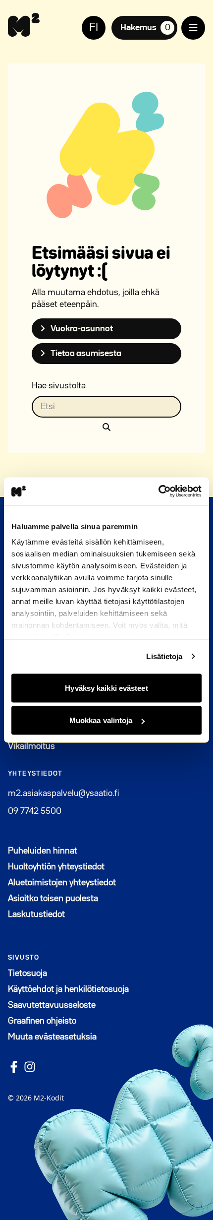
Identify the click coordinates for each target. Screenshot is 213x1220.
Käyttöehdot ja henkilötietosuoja (68, 989)
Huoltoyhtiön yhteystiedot (56, 867)
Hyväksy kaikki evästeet (106, 687)
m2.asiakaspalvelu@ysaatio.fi (63, 793)
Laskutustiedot (36, 914)
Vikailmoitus (31, 746)
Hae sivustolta (59, 386)
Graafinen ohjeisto (42, 1021)
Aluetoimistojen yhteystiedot (62, 883)
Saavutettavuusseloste (52, 1005)
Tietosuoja (27, 973)
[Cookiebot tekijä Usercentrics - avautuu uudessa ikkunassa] (158, 491)
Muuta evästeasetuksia (52, 1037)
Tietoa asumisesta (85, 354)
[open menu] (193, 28)
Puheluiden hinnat (42, 851)
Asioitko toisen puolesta (53, 899)
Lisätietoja (164, 656)
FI (93, 28)
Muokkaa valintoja (101, 720)
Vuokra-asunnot (81, 329)
